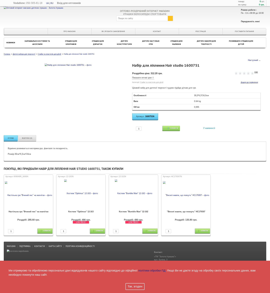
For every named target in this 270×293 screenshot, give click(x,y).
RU (51, 3)
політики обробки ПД (151, 270)
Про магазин (69, 31)
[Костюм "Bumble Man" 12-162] (133, 195)
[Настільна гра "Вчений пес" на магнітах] (28, 195)
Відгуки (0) (27, 138)
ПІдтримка (24, 246)
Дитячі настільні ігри (150, 42)
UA (47, 3)
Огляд (11, 138)
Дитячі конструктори (124, 42)
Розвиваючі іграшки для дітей (241, 42)
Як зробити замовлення (113, 31)
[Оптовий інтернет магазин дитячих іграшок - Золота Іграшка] (33, 8)
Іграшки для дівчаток (98, 42)
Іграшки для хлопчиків (71, 42)
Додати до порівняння (249, 82)
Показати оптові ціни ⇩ (143, 77)
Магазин (11, 246)
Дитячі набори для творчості (206, 42)
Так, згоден (135, 286)
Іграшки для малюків (176, 42)
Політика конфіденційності (80, 246)
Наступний (253, 60)
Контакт (157, 31)
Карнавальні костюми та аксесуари (37, 42)
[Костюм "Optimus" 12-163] (81, 195)
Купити (174, 128)
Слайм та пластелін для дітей (151, 82)
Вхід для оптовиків (69, 3)
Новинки (10, 42)
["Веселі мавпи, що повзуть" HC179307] (186, 195)
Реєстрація (200, 31)
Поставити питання (244, 31)
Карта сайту (55, 246)
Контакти (39, 246)
